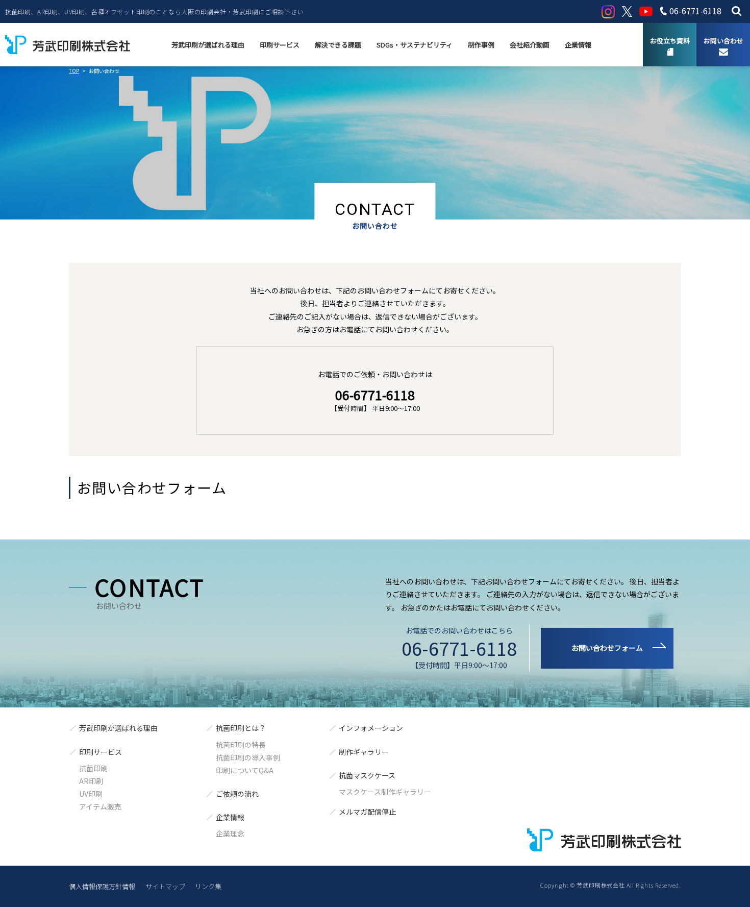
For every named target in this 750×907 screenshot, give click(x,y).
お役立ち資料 (670, 40)
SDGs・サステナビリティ (415, 45)
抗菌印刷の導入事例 (248, 757)
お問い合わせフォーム (607, 648)
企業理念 (230, 833)
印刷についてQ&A (244, 770)
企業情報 (578, 45)
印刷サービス (279, 45)
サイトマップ (165, 886)
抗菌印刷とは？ (241, 728)
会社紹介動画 (529, 45)
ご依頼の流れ (237, 794)
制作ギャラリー (364, 752)
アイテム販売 (100, 806)
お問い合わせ (723, 40)
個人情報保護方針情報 (102, 886)
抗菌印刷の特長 (241, 745)
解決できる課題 (338, 45)
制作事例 (481, 45)
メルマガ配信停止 (367, 811)
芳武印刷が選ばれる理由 (207, 45)
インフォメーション (371, 728)
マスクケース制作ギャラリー (385, 792)
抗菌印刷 (93, 768)
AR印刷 (91, 781)
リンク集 (208, 886)
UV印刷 (91, 794)
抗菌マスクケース (367, 775)
